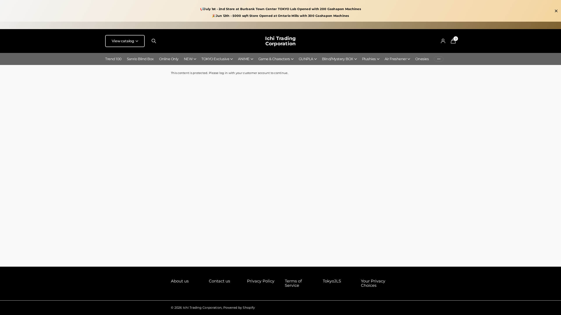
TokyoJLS (332, 281)
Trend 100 (113, 59)
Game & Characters (274, 59)
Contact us (219, 281)
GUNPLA (306, 59)
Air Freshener (396, 59)
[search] (154, 41)
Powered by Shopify (239, 308)
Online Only (169, 59)
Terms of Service (293, 283)
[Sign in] (443, 41)
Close (556, 11)
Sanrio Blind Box (140, 59)
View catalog (123, 41)
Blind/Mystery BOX (337, 59)
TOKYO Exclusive (215, 59)
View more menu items (439, 59)
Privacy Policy (260, 281)
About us (180, 281)
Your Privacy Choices (373, 283)
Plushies (369, 59)
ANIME (244, 59)
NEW (188, 59)
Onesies (422, 59)
